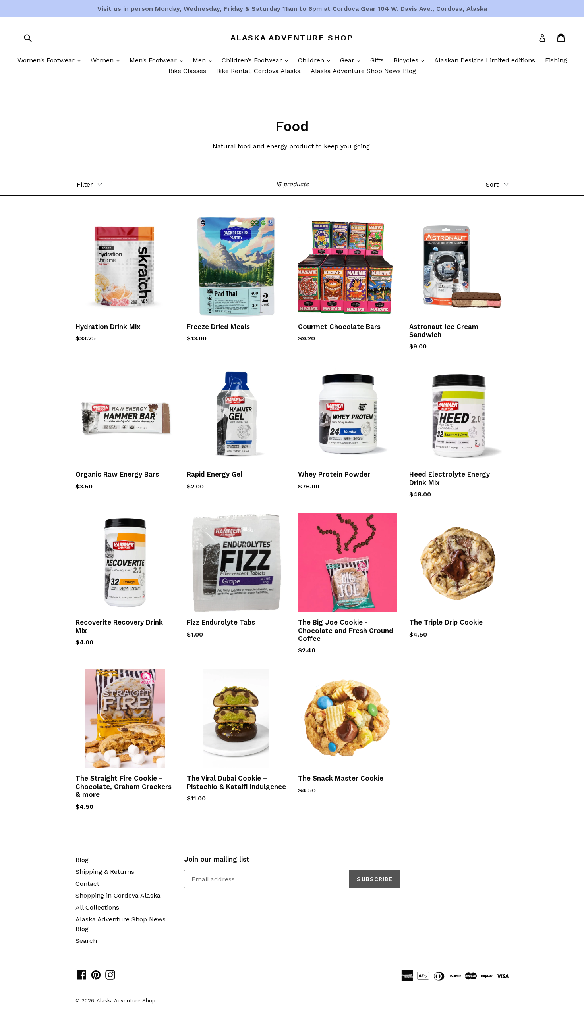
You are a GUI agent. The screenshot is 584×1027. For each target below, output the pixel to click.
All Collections (97, 907)
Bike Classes (187, 71)
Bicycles (411, 60)
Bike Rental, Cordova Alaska (258, 71)
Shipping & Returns (104, 871)
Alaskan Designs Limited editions (484, 60)
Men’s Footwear (158, 60)
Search (86, 940)
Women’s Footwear (51, 60)
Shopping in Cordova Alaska (118, 895)
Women (107, 60)
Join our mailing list (216, 859)
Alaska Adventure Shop (292, 37)
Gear (352, 60)
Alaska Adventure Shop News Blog (363, 71)
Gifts (377, 60)
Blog (82, 860)
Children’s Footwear (257, 60)
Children (316, 60)
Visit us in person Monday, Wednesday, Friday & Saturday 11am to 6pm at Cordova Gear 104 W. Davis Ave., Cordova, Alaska (292, 8)
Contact (87, 883)
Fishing (556, 60)
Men (204, 60)
